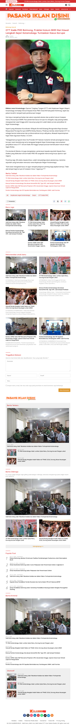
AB (7, 195)
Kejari (34, 195)
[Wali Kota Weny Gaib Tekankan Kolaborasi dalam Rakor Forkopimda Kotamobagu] (16, 214)
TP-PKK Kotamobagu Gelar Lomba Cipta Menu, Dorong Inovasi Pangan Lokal (25, 1)
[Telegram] (48, 715)
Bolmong (8, 27)
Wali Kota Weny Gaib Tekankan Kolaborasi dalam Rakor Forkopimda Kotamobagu (31, 175)
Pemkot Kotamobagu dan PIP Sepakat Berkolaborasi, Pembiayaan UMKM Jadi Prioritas (33, 190)
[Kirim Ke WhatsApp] (69, 201)
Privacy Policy (60, 721)
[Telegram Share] (65, 201)
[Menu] (7, 4)
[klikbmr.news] (16, 4)
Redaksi (14, 721)
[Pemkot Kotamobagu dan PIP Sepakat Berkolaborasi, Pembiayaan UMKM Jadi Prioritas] (60, 235)
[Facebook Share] (54, 201)
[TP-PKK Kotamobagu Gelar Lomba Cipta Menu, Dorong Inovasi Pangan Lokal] (38, 214)
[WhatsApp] (41, 715)
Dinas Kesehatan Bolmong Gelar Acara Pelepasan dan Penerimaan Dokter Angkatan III (36, 565)
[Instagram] (31, 715)
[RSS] (52, 715)
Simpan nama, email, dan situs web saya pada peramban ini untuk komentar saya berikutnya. (35, 385)
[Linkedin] (34, 715)
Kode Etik (51, 721)
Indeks (21, 721)
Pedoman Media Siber (31, 721)
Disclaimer (43, 721)
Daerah (14, 27)
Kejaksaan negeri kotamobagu (20, 195)
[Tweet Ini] (57, 201)
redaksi (11, 36)
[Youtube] (38, 715)
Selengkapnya (37, 546)
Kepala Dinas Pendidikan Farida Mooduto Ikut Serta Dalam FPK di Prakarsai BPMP (35, 582)
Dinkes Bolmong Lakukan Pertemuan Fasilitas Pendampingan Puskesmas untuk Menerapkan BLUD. (38, 559)
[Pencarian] (69, 4)
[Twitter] (28, 715)
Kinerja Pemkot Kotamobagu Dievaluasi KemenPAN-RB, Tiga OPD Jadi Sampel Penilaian (33, 183)
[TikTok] (45, 715)
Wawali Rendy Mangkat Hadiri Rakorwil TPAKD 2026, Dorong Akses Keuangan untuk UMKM (34, 181)
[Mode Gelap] (66, 4)
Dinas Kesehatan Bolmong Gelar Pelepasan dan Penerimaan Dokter (31, 570)
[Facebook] (24, 715)
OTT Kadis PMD (43, 195)
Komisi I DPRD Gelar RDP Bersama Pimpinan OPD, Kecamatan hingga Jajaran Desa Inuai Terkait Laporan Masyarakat (35, 186)
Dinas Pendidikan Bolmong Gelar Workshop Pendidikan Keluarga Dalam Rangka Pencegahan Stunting (39, 588)
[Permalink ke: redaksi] (7, 37)
